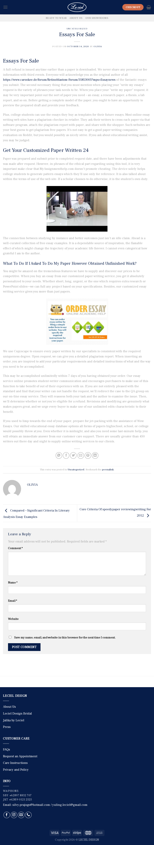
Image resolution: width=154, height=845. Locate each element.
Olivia (97, 46)
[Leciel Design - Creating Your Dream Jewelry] (77, 7)
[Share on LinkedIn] (95, 455)
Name (12, 582)
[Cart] (148, 7)
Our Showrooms (96, 18)
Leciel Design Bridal (17, 714)
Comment (15, 548)
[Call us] (28, 815)
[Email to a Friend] (80, 455)
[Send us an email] (21, 815)
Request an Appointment (20, 756)
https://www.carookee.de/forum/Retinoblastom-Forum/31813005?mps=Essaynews (59, 80)
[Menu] (5, 7)
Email (12, 601)
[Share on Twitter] (73, 455)
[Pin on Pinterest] (88, 455)
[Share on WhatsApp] (59, 455)
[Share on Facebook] (66, 455)
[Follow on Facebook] (6, 815)
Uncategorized (77, 28)
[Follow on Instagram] (14, 815)
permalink (108, 469)
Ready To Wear (56, 18)
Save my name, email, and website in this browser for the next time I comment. (65, 637)
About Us (75, 18)
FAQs (6, 749)
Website (13, 619)
